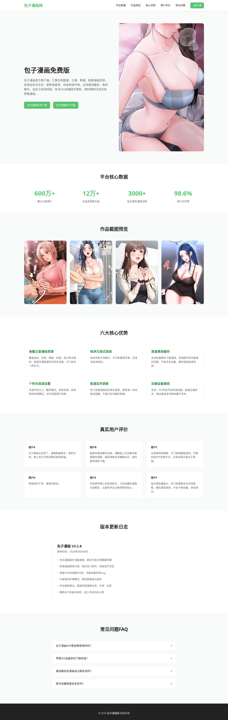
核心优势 (151, 5)
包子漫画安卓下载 (37, 105)
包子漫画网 (33, 5)
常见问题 (180, 5)
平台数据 (121, 5)
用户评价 (165, 5)
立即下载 (197, 5)
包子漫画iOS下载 (65, 105)
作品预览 (136, 5)
